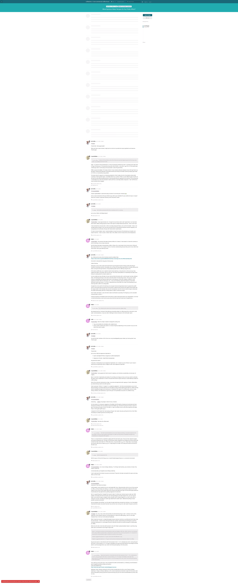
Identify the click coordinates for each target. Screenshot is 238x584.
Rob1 (94, 143)
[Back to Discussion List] (1, 1)
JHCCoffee (96, 160)
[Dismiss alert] (38, 581)
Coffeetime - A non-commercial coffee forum (97, 1)
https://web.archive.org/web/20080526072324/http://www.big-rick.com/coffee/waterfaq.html (111, 258)
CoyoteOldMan (96, 191)
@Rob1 (98, 402)
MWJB (94, 206)
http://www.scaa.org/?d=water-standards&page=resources (103, 567)
